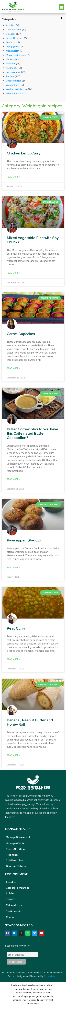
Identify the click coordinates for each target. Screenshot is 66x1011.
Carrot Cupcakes (21, 334)
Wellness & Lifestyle (17, 89)
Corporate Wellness (17, 887)
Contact (10, 917)
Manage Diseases (16, 837)
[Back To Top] (57, 991)
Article (9, 25)
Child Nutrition (13, 29)
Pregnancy (11, 67)
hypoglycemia (13, 46)
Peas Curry (16, 628)
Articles (10, 893)
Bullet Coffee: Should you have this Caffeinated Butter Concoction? (32, 433)
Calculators (12, 905)
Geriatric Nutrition (16, 866)
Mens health (12, 50)
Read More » (13, 177)
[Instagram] (21, 933)
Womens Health (14, 93)
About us (11, 882)
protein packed (14, 72)
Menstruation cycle (16, 54)
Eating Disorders (15, 38)
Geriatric (10, 42)
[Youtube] (41, 933)
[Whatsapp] (27, 933)
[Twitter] (34, 933)
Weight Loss (12, 84)
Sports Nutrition (15, 849)
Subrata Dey (49, 976)
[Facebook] (7, 933)
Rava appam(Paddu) (24, 540)
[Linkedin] (14, 933)
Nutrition (11, 63)
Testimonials (13, 911)
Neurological (12, 59)
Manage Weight (15, 843)
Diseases (11, 33)
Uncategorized (13, 80)
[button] (61, 7)
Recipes (10, 76)
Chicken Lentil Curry (23, 153)
